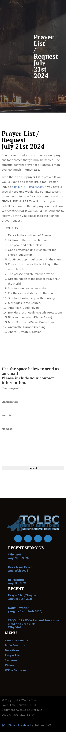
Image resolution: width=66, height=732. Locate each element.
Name (10, 388)
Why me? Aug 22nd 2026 (18, 556)
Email (10, 401)
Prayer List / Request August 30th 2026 (23, 597)
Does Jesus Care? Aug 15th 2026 (20, 568)
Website (7, 415)
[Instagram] (48, 538)
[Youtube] (28, 538)
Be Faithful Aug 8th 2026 (17, 581)
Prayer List (13, 655)
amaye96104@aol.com (28, 187)
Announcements (16, 640)
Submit (33, 468)
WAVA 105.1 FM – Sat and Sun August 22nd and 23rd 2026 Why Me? (34, 623)
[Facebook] (18, 538)
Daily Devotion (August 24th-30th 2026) (25, 609)
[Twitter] (38, 538)
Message (7, 428)
